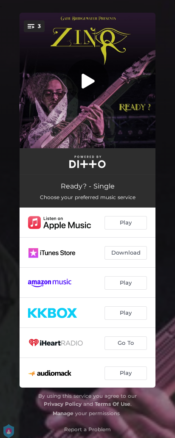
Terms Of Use (112, 404)
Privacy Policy (63, 404)
